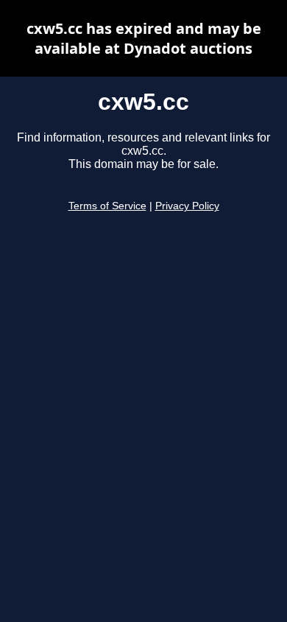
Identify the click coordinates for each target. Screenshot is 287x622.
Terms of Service (107, 206)
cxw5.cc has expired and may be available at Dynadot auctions (143, 38)
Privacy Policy (187, 206)
